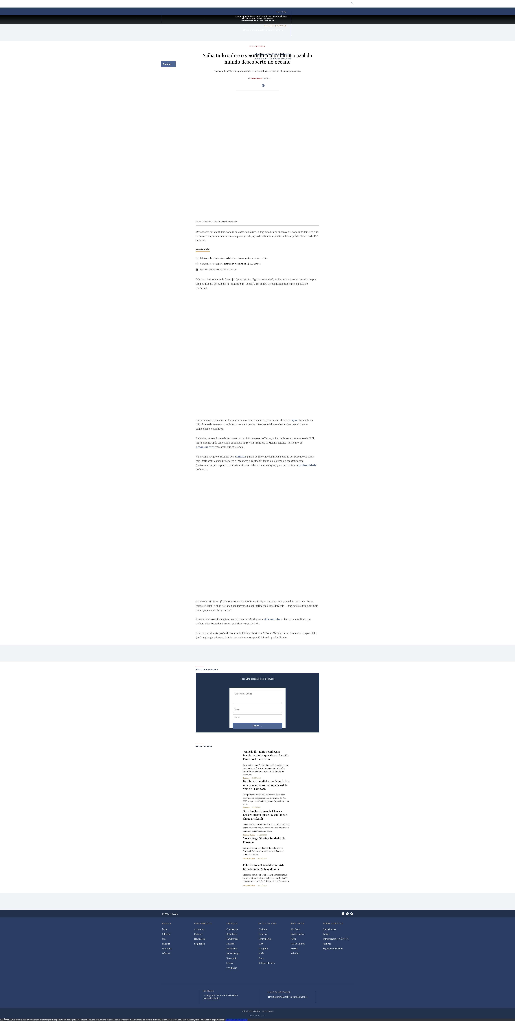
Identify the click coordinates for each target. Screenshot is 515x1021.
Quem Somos (329, 929)
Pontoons (166, 948)
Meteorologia (233, 953)
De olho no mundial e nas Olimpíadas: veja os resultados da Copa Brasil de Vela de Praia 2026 (266, 785)
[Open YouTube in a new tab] (263, 85)
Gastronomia (265, 939)
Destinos (263, 929)
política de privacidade (251, 1011)
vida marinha (272, 619)
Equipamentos (203, 923)
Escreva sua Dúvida (243, 694)
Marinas (230, 943)
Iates (164, 929)
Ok (227, 1020)
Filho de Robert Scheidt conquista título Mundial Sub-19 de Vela (263, 867)
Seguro (229, 963)
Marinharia (231, 948)
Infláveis (166, 934)
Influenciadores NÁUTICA (335, 939)
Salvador (286, 4)
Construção (232, 929)
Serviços (232, 923)
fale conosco (268, 1011)
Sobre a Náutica (333, 923)
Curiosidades (249, 835)
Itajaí (247, 4)
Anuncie (327, 943)
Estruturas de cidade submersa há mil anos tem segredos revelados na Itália (234, 258)
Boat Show (298, 923)
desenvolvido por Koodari (257, 1015)
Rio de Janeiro (234, 4)
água (294, 420)
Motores (198, 934)
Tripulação (231, 968)
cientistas (240, 456)
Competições (249, 885)
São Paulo (219, 4)
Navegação (199, 939)
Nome (237, 709)
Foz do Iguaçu (260, 4)
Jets (163, 939)
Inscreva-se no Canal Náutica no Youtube (218, 269)
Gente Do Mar (249, 858)
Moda (261, 953)
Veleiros (166, 953)
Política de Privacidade (238, 1020)
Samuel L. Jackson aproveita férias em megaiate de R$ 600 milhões (230, 264)
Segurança (199, 943)
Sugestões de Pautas (333, 948)
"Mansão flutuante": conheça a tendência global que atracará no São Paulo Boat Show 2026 (266, 755)
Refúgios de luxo (267, 963)
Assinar (167, 64)
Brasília (275, 4)
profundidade (308, 465)
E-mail (237, 717)
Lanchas (166, 943)
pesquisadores (205, 447)
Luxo (261, 943)
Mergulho (263, 948)
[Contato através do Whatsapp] (340, 915)
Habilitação (231, 934)
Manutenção (232, 939)
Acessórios (199, 929)
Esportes (263, 934)
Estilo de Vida (267, 923)
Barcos (246, 778)
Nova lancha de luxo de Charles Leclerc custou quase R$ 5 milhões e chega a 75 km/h (265, 814)
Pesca (261, 958)
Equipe (326, 934)
